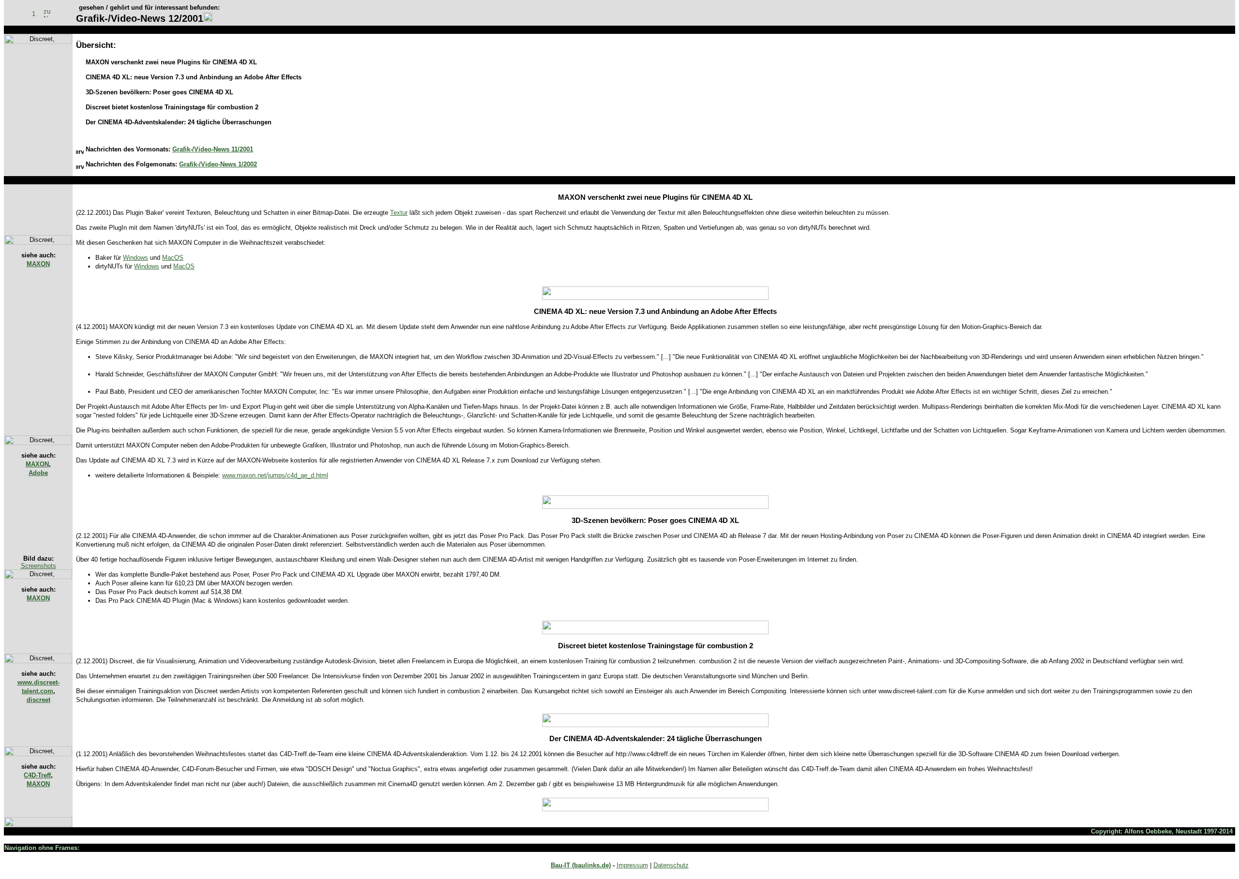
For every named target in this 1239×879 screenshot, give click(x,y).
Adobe (38, 473)
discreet (38, 699)
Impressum (632, 865)
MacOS (172, 257)
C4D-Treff (37, 775)
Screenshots (38, 565)
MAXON (38, 264)
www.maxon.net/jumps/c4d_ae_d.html (275, 475)
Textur (399, 212)
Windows (135, 257)
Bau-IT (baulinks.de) (581, 865)
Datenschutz (671, 865)
